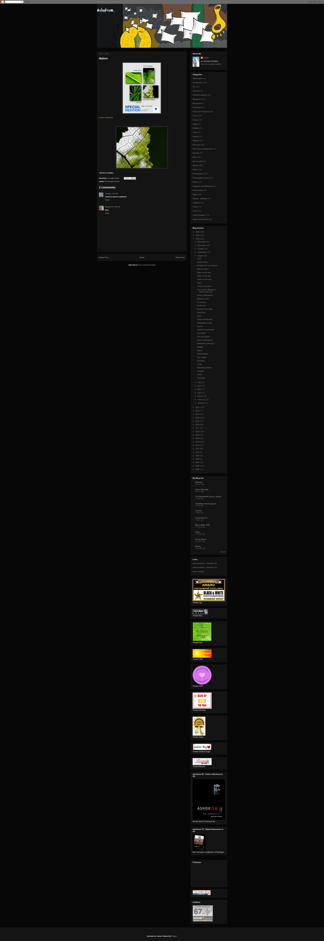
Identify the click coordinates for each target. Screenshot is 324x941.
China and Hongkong (201, 112)
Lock (199, 259)
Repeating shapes (204, 368)
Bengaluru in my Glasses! (207, 265)
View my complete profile (211, 64)
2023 (197, 407)
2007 (197, 462)
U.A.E (195, 211)
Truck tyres (201, 302)
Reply (107, 200)
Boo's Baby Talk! (202, 525)
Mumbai (196, 153)
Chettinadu (197, 107)
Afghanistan (197, 78)
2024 (197, 239)
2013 (197, 442)
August (201, 256)
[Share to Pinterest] (134, 178)
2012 (197, 445)
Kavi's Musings (201, 489)
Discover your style (204, 309)
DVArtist (198, 482)
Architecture (197, 83)
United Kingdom (199, 215)
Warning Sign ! (203, 269)
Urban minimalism (204, 286)
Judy (197, 532)
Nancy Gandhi (198, 572)
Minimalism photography (202, 149)
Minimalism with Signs (206, 343)
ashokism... (106, 10)
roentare (108, 194)
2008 (197, 459)
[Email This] (125, 178)
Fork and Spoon (203, 337)
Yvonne (198, 511)
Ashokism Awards (200, 95)
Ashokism (196, 91)
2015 (197, 435)
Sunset (200, 326)
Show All (222, 552)
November (202, 245)
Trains (199, 374)
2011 (197, 449)
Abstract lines (202, 262)
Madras (196, 136)
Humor (195, 120)
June (200, 386)
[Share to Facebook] (132, 178)
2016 (197, 431)
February (201, 400)
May (199, 389)
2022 (197, 411)
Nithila (195, 169)
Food (195, 116)
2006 (197, 466)
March (200, 396)
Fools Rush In (201, 518)
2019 (197, 421)
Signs (199, 316)
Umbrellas (201, 378)
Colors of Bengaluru (205, 295)
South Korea (198, 190)
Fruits (199, 364)
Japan (195, 124)
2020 (197, 418)
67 (198, 911)
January (201, 403)
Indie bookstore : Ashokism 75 (205, 567)
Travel (195, 207)
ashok (206, 58)
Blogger (174, 936)
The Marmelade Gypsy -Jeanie (208, 497)
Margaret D (109, 207)
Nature (195, 165)
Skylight (200, 347)
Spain (195, 194)
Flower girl (201, 306)
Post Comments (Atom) (146, 265)
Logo (195, 132)
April (200, 393)
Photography (198, 174)
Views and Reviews (200, 219)
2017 (197, 428)
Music (195, 157)
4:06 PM (117, 207)
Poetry (195, 182)
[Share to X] (130, 178)
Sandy (198, 546)
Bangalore (197, 99)
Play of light (201, 357)
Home (142, 257)
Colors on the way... (205, 279)
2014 (197, 438)
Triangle (200, 371)
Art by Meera (200, 539)
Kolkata (196, 128)
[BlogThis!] (127, 178)
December (202, 242)
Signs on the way (204, 272)
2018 (197, 425)
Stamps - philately (200, 199)
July (199, 382)
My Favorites (198, 161)
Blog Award (197, 103)
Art (194, 87)
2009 (197, 456)
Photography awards (112, 181)
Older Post (180, 257)
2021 (197, 414)
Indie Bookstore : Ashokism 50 (205, 563)
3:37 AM (115, 194)
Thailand (196, 203)
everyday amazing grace (205, 504)
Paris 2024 (201, 333)
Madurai (196, 141)
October (201, 249)
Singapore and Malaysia (202, 186)
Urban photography (205, 319)
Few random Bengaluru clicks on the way (206, 291)
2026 (197, 232)
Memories (197, 145)
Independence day (204, 323)
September (202, 252)
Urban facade (202, 354)
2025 (197, 235)
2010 (197, 452)
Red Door (201, 361)
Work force (201, 312)
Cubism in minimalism (206, 330)
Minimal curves (203, 299)
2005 (197, 469)
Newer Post (104, 257)
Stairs (199, 283)
